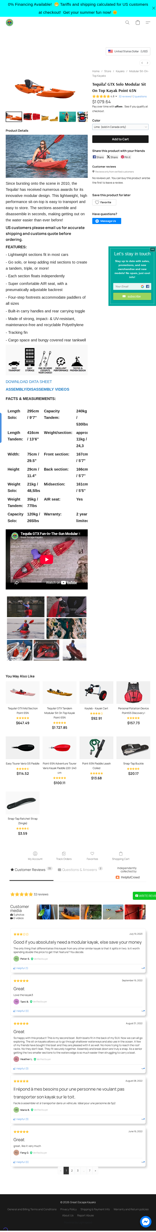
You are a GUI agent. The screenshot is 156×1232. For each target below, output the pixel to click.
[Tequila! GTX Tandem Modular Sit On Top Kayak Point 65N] (59, 692)
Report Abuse (85, 1215)
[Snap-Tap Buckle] (133, 747)
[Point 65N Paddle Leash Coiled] (96, 747)
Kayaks (120, 71)
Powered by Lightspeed (78, 1222)
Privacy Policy (68, 1209)
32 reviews (125, 96)
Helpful (20, 968)
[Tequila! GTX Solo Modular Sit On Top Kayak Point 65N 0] (14, 117)
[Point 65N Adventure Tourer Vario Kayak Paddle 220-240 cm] (59, 747)
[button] (9, 22)
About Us (67, 1215)
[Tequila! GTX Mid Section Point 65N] (23, 692)
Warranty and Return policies (131, 1209)
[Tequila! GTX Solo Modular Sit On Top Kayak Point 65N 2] (49, 117)
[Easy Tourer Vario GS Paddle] (23, 747)
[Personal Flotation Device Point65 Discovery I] (133, 692)
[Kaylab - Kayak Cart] (96, 692)
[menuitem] (142, 63)
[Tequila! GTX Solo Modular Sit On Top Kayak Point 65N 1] (32, 117)
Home (95, 71)
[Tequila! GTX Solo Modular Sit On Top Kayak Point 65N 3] (67, 117)
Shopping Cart (121, 859)
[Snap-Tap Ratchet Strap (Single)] (23, 803)
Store (107, 71)
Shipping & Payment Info (95, 1209)
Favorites (92, 859)
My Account (35, 859)
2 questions (140, 96)
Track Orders (64, 859)
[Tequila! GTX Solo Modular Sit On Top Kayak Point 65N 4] (82, 117)
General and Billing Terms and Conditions (32, 1209)
